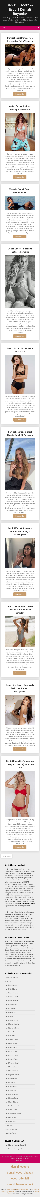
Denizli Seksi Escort (11, 1090)
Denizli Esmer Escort (11, 1039)
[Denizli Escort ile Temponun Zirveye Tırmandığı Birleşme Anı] (20, 794)
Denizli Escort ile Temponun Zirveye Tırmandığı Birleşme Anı (20, 764)
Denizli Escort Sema (11, 1145)
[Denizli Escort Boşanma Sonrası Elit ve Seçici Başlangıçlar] (20, 553)
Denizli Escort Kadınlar (12, 1024)
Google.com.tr (9, 897)
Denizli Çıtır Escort (10, 1008)
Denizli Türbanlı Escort (12, 1106)
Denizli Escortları (10, 1036)
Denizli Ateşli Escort (11, 989)
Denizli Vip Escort (10, 1117)
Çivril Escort (8, 981)
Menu (3, 28)
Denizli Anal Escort (11, 985)
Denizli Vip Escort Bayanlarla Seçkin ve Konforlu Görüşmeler (20, 688)
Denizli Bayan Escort (11, 997)
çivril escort (10, 1191)
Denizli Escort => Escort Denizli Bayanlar (20, 9)
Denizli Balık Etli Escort (12, 993)
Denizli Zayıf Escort (11, 1121)
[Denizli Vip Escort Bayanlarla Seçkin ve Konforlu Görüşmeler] (20, 710)
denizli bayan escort (20, 1184)
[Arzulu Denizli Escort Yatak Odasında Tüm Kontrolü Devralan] (20, 632)
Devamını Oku (19, 94)
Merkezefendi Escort (11, 1129)
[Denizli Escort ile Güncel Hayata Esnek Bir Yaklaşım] (20, 464)
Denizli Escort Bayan (11, 1020)
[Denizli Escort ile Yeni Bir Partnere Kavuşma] (20, 282)
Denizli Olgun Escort (11, 1078)
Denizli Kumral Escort (11, 1059)
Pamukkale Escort (10, 1133)
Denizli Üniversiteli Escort (13, 1113)
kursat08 (23, 1145)
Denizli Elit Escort (10, 1012)
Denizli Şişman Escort (11, 1094)
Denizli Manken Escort (12, 1063)
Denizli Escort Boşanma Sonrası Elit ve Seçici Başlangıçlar (20, 531)
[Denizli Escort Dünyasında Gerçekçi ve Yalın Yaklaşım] (20, 55)
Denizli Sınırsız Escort (11, 1098)
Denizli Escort (30, 959)
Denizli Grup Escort (11, 1051)
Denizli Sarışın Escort (11, 1086)
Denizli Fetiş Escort (11, 1043)
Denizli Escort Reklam (12, 1028)
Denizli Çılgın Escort (11, 1004)
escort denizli (26, 873)
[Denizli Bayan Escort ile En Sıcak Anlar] (20, 374)
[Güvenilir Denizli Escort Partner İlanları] (20, 203)
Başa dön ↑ (20, 1160)
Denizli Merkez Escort (12, 1067)
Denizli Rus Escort (10, 1082)
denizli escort (20, 1166)
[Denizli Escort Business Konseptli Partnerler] (20, 132)
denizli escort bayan (22, 1158)
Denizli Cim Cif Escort (11, 1001)
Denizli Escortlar (10, 1032)
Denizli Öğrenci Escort (12, 1075)
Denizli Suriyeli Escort (11, 1102)
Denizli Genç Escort (11, 1047)
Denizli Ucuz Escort (11, 1110)
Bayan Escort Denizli (11, 977)
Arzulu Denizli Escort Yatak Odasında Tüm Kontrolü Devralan (20, 609)
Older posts (7, 856)
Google (29, 952)
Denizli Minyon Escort (11, 1071)
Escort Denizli (9, 1125)
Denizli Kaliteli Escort (11, 1055)
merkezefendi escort (23, 1189)
